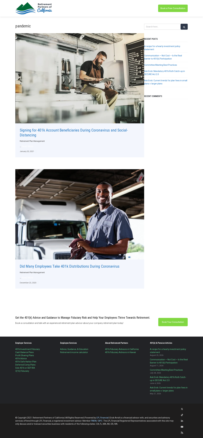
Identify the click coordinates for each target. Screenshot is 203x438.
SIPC (100, 421)
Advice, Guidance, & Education (74, 349)
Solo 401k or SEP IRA (25, 368)
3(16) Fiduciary (22, 371)
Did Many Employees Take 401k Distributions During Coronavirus (69, 266)
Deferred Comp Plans (25, 365)
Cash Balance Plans (24, 352)
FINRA (94, 421)
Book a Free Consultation (172, 8)
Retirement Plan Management (32, 141)
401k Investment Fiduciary (27, 349)
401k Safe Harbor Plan (25, 361)
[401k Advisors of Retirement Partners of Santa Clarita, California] (33, 8)
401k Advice (21, 358)
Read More (27, 146)
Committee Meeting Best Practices (160, 65)
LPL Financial (102, 418)
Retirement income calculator (74, 352)
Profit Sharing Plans (24, 355)
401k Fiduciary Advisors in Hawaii (120, 352)
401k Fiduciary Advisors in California (122, 349)
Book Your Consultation (173, 322)
